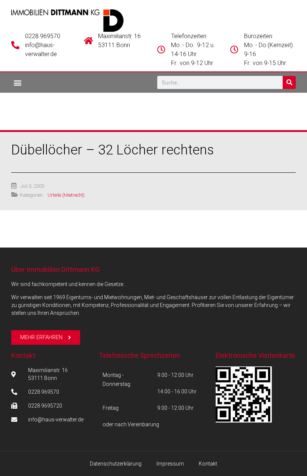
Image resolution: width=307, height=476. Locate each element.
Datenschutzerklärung (116, 464)
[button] (17, 82)
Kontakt (23, 355)
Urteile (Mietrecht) (66, 195)
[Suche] (289, 82)
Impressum (170, 464)
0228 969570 (42, 36)
